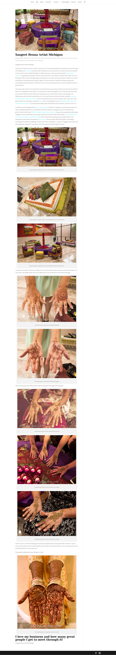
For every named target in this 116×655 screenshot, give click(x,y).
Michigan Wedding (19, 60)
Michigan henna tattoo (71, 58)
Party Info (48, 2)
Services (56, 2)
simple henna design (29, 60)
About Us (73, 2)
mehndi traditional (61, 58)
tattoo (36, 60)
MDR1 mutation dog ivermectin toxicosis (44, 112)
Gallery (42, 2)
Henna (32, 58)
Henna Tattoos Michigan (51, 58)
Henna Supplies (65, 2)
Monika (40, 101)
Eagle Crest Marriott (41, 107)
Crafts (29, 58)
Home (32, 2)
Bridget (18, 58)
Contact (80, 2)
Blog (37, 2)
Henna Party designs (40, 58)
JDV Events (42, 119)
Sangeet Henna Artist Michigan (39, 54)
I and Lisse (28, 71)
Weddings (40, 60)
